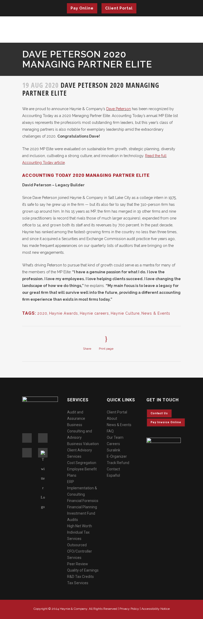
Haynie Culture (125, 313)
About (112, 418)
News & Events (155, 313)
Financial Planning (82, 507)
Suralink (113, 450)
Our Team (115, 437)
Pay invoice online (166, 422)
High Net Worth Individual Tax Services (79, 532)
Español (113, 475)
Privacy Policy (129, 609)
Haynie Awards (63, 313)
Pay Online (82, 8)
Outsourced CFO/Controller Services (79, 551)
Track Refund (118, 463)
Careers (113, 444)
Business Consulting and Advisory (79, 431)
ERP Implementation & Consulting (82, 488)
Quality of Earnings (83, 570)
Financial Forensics (82, 501)
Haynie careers (94, 313)
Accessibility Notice (155, 609)
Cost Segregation (81, 463)
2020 (42, 313)
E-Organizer (117, 456)
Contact (113, 469)
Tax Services (77, 583)
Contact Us (159, 413)
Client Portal (119, 8)
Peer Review (77, 564)
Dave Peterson (118, 109)
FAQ (110, 431)
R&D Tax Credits (80, 576)
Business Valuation (83, 444)
